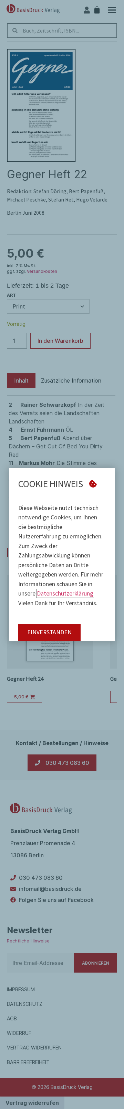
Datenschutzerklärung (65, 593)
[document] (62, 554)
